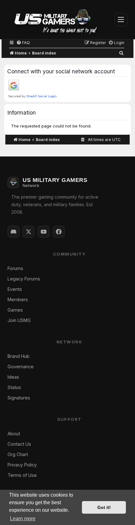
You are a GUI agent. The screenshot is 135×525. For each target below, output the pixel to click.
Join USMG (19, 320)
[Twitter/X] (29, 232)
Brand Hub (19, 356)
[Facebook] (59, 232)
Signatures (19, 397)
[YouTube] (44, 232)
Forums (15, 268)
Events (15, 289)
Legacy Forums (24, 278)
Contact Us (19, 444)
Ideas (13, 377)
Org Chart (18, 454)
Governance (21, 366)
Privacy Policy (22, 464)
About (14, 433)
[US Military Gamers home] (53, 19)
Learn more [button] (22, 518)
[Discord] (13, 232)
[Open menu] (120, 19)
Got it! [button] (104, 507)
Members (18, 299)
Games (15, 310)
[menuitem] (23, 42)
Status (14, 387)
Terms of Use (22, 475)
